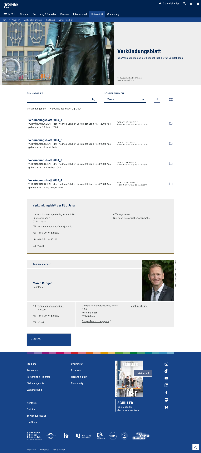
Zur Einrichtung (139, 306)
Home (5, 20)
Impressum (31, 450)
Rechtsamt (50, 20)
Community (113, 14)
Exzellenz (76, 370)
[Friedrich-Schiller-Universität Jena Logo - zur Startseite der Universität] (10, 5)
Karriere (64, 14)
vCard (41, 245)
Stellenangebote (35, 383)
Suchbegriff (35, 93)
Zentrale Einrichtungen (33, 20)
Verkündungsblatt (66, 20)
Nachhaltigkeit (79, 376)
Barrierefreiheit (59, 450)
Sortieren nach (114, 93)
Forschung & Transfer (44, 14)
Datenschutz (45, 450)
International (80, 14)
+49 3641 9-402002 (48, 239)
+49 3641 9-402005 (48, 233)
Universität (97, 14)
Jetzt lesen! (143, 373)
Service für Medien (37, 415)
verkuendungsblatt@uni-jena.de (55, 226)
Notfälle (31, 409)
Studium (24, 14)
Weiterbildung (34, 389)
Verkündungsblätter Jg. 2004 (66, 108)
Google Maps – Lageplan (96, 321)
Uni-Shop (32, 422)
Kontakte (32, 402)
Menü (11, 14)
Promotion (32, 370)
